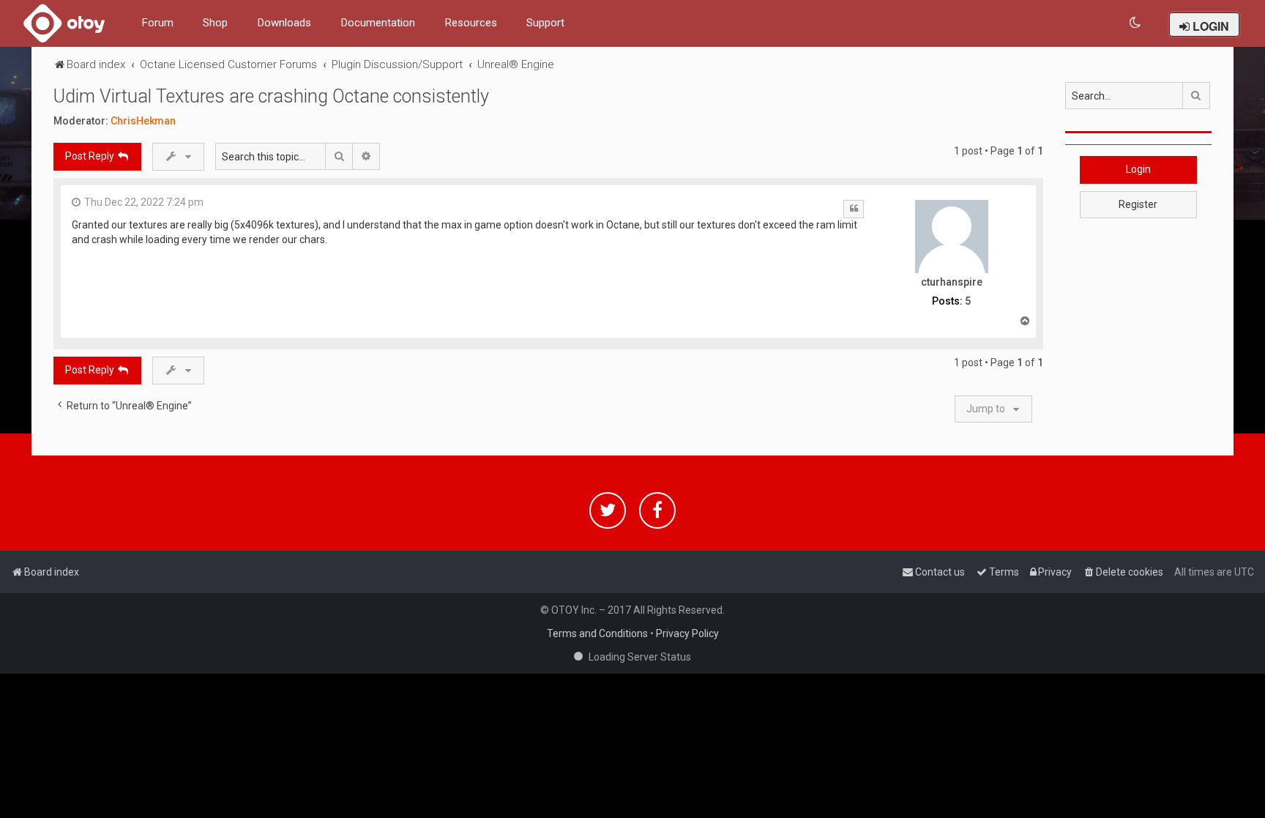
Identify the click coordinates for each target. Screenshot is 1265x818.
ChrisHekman (143, 121)
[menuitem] (1136, 23)
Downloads (284, 22)
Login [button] (1138, 169)
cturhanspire (951, 282)
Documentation (377, 22)
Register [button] (1138, 204)
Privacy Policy (687, 633)
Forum (157, 22)
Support (545, 22)
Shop (215, 22)
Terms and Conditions (597, 633)
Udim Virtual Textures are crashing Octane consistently (271, 96)
